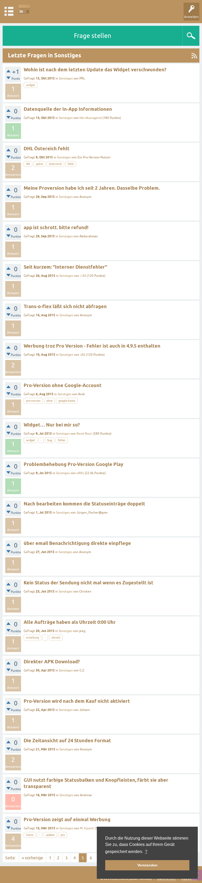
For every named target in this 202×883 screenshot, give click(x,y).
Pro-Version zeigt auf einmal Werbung (67, 819)
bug (49, 440)
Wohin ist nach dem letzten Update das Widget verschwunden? (95, 69)
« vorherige (32, 857)
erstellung (32, 637)
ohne (49, 400)
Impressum (189, 879)
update (50, 834)
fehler (61, 440)
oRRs (80, 473)
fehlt (71, 163)
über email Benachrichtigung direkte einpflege (77, 543)
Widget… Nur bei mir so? (52, 425)
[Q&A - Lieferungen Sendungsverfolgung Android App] (24, 9)
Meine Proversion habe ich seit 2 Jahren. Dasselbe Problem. (92, 188)
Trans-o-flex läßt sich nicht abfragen (65, 306)
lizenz (29, 834)
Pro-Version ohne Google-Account (63, 385)
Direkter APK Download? (52, 661)
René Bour (84, 433)
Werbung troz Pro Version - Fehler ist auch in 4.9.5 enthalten (92, 346)
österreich (55, 163)
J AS (83, 276)
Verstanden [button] (147, 865)
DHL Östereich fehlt (46, 148)
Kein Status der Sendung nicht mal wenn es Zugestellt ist (88, 582)
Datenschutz (166, 879)
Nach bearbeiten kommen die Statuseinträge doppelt (84, 503)
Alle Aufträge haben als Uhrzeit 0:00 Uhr (70, 622)
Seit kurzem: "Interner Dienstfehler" (65, 267)
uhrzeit (55, 637)
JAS (82, 355)
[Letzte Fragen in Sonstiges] (194, 55)
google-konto (66, 400)
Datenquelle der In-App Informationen (68, 109)
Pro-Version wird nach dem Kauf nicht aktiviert (77, 701)
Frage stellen (92, 35)
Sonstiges (66, 78)
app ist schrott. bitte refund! (56, 227)
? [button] (146, 851)
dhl (28, 163)
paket (39, 163)
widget (30, 85)
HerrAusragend (90, 118)
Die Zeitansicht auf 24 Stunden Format (67, 740)
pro (62, 834)
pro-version (33, 400)
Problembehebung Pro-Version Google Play (73, 464)
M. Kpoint (87, 828)
